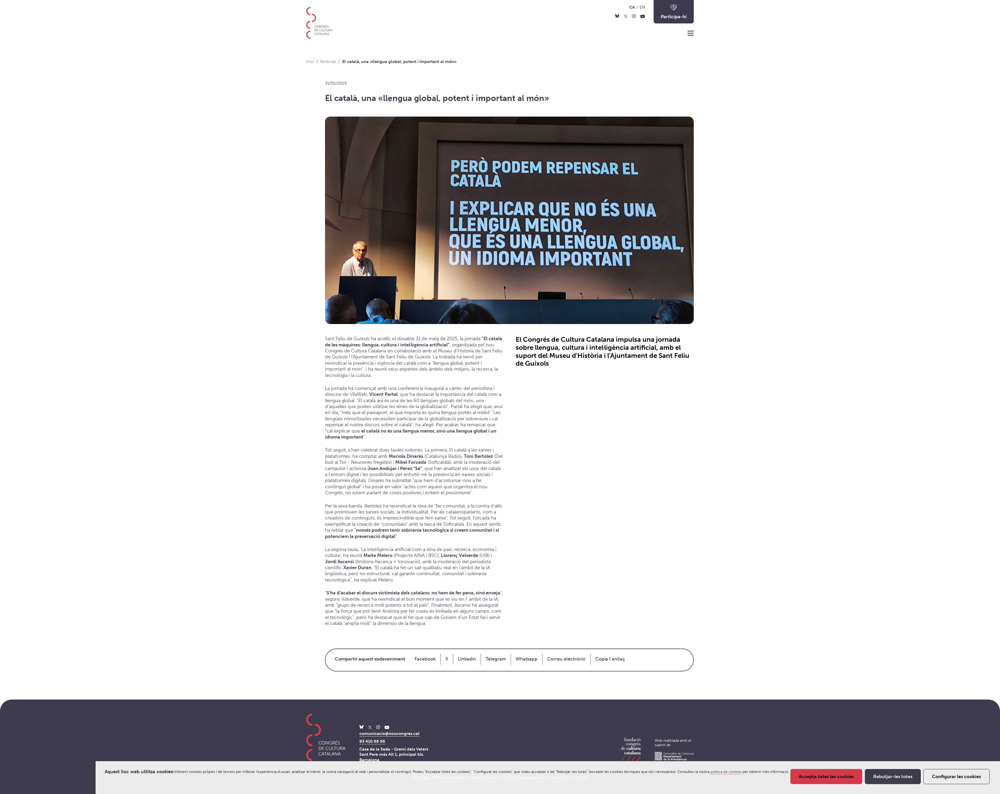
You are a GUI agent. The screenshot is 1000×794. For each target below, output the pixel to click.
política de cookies (726, 772)
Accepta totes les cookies (826, 776)
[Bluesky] (617, 16)
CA (632, 7)
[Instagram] (634, 16)
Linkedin (467, 659)
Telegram (496, 659)
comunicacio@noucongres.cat (389, 733)
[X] (625, 16)
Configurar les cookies (956, 776)
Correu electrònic (566, 659)
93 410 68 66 (372, 741)
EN (642, 7)
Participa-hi (674, 17)
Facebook (425, 659)
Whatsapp (527, 659)
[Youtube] (642, 16)
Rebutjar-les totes (893, 776)
